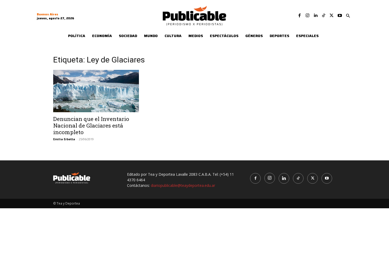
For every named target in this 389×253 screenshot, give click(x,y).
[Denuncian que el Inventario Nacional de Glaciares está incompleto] (96, 91)
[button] (348, 16)
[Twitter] (332, 16)
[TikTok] (324, 16)
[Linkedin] (315, 16)
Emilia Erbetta (64, 139)
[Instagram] (307, 16)
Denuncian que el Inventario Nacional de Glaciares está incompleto (91, 125)
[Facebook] (300, 16)
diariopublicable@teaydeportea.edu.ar (183, 185)
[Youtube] (340, 16)
